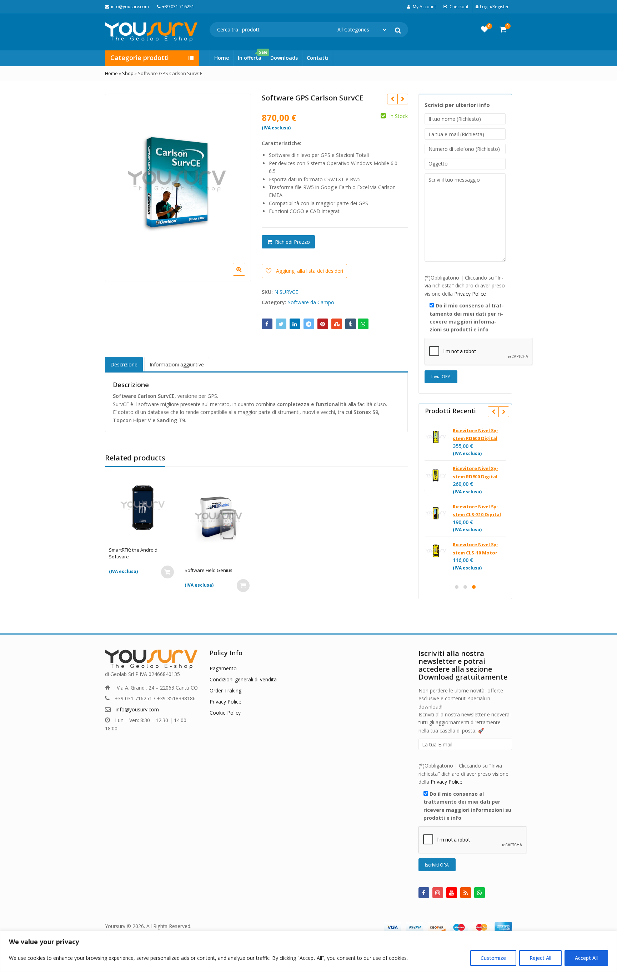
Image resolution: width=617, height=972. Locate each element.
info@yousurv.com (137, 709)
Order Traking (225, 690)
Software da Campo (311, 302)
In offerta (252, 55)
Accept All (586, 957)
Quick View (146, 550)
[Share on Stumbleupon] (336, 324)
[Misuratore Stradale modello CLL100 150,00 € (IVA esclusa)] (392, 99)
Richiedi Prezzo (292, 241)
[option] (176, 187)
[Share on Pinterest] (322, 324)
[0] (484, 29)
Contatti (317, 57)
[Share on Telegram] (309, 324)
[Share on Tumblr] (350, 324)
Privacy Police (470, 293)
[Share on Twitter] (281, 324)
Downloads (284, 57)
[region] (308, 951)
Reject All (540, 957)
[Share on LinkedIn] (295, 324)
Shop (128, 73)
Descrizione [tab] (123, 364)
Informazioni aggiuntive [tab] (177, 364)
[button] (245, 274)
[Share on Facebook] (267, 324)
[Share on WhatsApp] (363, 324)
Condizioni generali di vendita (243, 679)
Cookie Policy (225, 712)
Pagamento (223, 668)
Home (221, 57)
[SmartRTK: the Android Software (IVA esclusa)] (402, 99)
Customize (493, 957)
